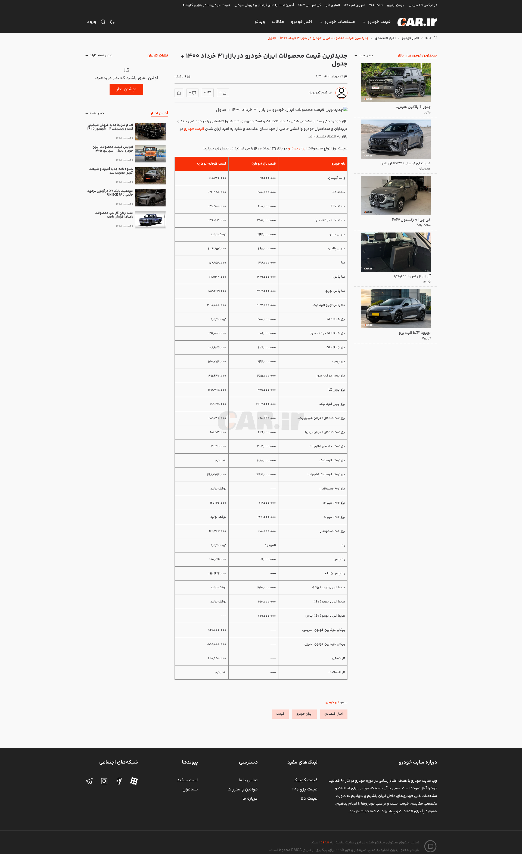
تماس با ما (248, 780)
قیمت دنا (309, 798)
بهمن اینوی (395, 5)
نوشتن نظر (126, 89)
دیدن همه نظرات (101, 55)
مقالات (278, 21)
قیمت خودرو (379, 21)
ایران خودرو (297, 149)
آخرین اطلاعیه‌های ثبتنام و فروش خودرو (264, 5)
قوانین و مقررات (243, 789)
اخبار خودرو (301, 21)
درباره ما (250, 798)
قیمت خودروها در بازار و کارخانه (206, 5)
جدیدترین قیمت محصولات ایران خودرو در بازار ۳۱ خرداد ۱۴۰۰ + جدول (318, 38)
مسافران (190, 789)
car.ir (325, 843)
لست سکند (187, 780)
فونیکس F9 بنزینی (423, 5)
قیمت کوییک (305, 780)
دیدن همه (366, 55)
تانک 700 (376, 5)
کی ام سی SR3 (309, 5)
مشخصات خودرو (339, 21)
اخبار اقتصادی (385, 38)
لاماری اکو (332, 5)
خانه (429, 38)
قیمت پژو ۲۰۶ (305, 789)
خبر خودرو (332, 702)
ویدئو (259, 21)
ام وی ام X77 (354, 5)
